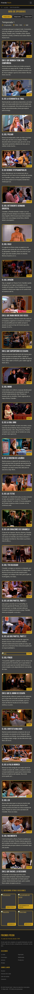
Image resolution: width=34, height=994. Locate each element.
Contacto (3, 979)
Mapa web (5, 989)
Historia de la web (6, 973)
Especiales (21, 954)
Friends (6, 3)
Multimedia (21, 957)
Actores (3, 960)
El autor (3, 971)
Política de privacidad (16, 989)
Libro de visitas (5, 976)
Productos (21, 960)
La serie (6, 7)
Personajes (4, 957)
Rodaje (3, 963)
